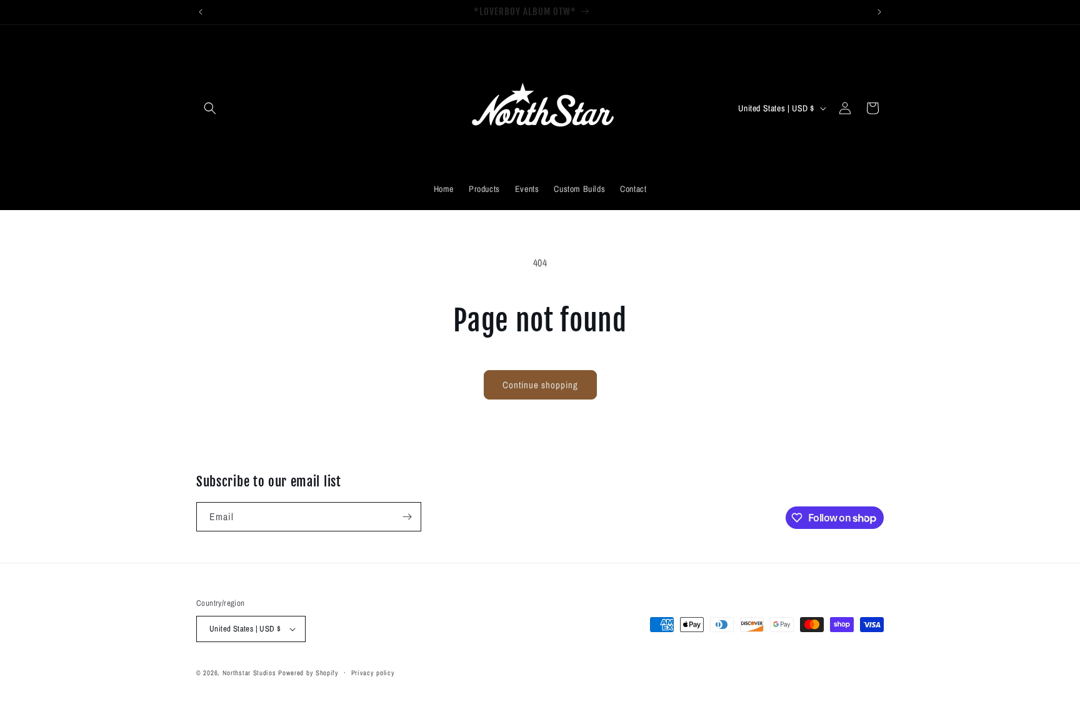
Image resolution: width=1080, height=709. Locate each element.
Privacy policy (373, 672)
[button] (210, 108)
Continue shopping (540, 384)
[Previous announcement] (200, 12)
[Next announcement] (879, 12)
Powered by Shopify (308, 672)
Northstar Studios (249, 672)
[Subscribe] (407, 516)
